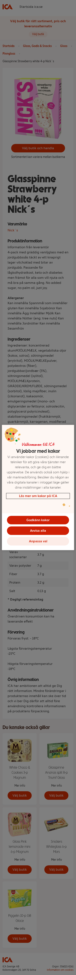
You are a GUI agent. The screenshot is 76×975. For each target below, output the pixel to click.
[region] (38, 487)
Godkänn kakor (38, 520)
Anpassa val (38, 541)
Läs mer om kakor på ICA (38, 496)
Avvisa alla (38, 531)
